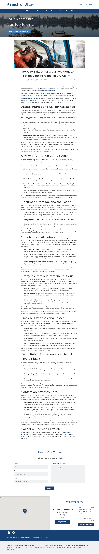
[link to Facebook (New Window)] (9, 532)
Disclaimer (44, 537)
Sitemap (36, 537)
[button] (56, 11)
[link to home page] (20, 4)
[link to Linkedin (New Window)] (13, 532)
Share (76, 80)
